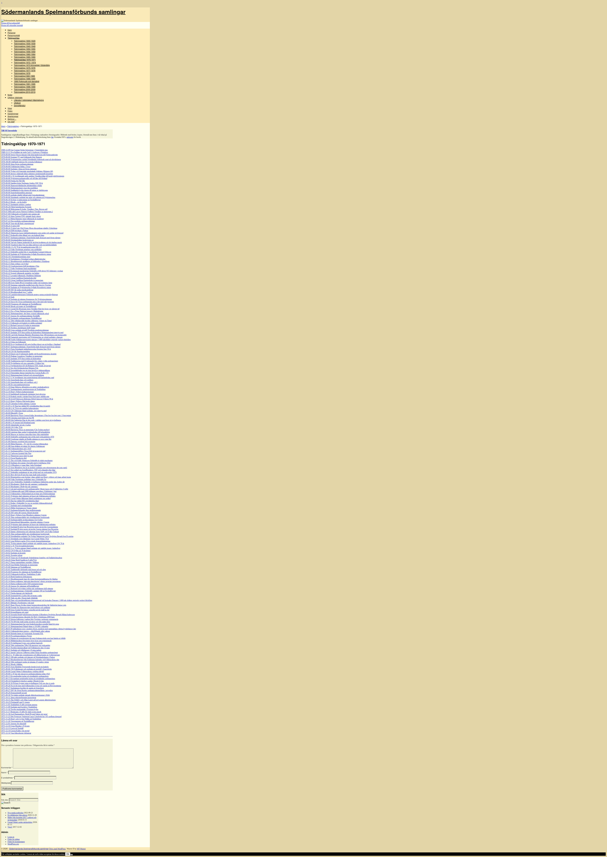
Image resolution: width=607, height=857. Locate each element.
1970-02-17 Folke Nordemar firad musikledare (18, 268)
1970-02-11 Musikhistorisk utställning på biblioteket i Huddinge (25, 261)
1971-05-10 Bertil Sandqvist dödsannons (16, 577)
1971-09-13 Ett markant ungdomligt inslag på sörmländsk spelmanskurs (28, 678)
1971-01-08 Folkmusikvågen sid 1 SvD (16, 449)
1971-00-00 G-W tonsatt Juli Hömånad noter (18, 422)
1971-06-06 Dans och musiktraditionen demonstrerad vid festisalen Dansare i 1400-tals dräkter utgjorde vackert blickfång (46, 600)
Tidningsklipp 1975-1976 (24, 68)
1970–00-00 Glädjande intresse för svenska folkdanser (21, 162)
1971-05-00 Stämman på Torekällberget (16, 567)
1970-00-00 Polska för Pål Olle (13, 181)
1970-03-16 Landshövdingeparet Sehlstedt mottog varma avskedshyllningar (29, 294)
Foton (10, 111)
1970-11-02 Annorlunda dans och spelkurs (17, 380)
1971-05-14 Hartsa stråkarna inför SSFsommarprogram (22, 584)
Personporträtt (14, 35)
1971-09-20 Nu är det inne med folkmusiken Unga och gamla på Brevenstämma (31, 686)
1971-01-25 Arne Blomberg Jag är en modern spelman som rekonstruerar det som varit (33, 468)
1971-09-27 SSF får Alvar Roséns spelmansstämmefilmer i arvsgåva (27, 690)
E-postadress (7, 777)
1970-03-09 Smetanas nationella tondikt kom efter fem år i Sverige (26, 285)
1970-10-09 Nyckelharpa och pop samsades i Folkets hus (22, 363)
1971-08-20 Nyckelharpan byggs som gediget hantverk (22, 643)
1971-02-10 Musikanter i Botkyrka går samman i (19, 486)
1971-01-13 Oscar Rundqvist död (14, 458)
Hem (10, 30)
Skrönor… (12, 119)
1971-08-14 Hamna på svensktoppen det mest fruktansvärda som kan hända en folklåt (33, 638)
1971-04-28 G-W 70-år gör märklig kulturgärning (20, 408)
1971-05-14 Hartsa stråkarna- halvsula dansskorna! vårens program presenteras (31, 581)
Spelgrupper (13, 116)
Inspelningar (13, 113)
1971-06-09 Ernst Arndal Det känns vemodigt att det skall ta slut (25, 610)
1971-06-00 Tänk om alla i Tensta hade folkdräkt (19, 598)
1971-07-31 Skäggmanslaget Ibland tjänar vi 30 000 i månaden (24, 626)
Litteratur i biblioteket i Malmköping (29, 100)
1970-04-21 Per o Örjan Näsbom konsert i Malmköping (22, 311)
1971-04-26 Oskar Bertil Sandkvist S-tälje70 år (19, 560)
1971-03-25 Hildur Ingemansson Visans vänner (19, 508)
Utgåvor (17, 102)
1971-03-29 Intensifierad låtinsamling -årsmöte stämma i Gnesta (25, 522)
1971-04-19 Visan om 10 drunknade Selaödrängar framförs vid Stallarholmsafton (31, 558)
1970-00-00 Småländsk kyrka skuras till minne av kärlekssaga (24, 190)
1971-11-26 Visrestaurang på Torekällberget (17, 721)
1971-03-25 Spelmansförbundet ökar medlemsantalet (21, 510)
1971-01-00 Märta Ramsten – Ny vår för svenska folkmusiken (24, 444)
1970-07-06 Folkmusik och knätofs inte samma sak (20, 214)
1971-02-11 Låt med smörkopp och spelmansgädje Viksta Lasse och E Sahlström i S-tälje (34, 489)
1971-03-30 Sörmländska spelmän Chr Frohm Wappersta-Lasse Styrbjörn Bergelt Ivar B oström (37, 536)
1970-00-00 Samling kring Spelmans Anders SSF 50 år (22, 183)
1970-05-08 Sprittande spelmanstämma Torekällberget (21, 318)
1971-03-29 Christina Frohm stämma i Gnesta (18, 404)
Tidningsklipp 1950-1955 (24, 49)
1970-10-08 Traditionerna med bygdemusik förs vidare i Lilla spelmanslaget (29, 361)
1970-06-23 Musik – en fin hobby (14, 202)
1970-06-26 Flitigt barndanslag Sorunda (16, 207)
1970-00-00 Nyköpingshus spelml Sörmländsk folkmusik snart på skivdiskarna (31, 159)
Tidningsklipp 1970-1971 (25, 59)
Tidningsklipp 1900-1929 (24, 41)
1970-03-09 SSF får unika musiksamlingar (17, 290)
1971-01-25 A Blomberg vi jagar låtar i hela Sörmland (21, 465)
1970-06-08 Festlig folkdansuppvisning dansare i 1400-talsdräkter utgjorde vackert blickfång (36, 340)
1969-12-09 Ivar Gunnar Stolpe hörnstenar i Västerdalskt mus (24, 150)
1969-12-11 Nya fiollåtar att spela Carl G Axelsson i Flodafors (24, 152)
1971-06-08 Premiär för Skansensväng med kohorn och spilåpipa (25, 607)
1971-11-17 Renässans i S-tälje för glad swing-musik (21, 712)
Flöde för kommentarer (16, 842)
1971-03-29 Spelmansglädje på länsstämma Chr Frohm (22, 520)
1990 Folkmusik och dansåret (26, 81)
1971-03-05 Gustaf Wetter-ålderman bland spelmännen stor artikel (26, 498)
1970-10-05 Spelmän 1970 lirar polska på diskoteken (21, 358)
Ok (67, 854)
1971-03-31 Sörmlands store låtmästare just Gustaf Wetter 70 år (25, 539)
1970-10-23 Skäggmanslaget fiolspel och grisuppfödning (22, 375)
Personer (11, 32)
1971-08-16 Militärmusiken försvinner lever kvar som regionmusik (26, 641)
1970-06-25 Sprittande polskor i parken (16, 204)
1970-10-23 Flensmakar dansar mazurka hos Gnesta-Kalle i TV (25, 373)
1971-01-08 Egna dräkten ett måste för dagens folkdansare (23, 446)
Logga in (11, 837)
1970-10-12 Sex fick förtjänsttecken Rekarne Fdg (19, 368)
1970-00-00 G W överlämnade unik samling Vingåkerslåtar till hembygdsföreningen (32, 176)
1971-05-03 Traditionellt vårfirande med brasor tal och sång (23, 569)
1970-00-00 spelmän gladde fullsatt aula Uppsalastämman (22, 195)
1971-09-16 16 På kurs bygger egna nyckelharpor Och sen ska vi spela (27, 683)
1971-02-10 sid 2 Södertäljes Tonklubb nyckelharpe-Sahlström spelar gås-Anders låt (32, 482)
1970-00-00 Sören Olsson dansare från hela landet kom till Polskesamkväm (29, 155)
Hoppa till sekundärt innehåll (12, 25)
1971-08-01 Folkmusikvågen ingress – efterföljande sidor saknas (25, 631)
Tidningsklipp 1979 (22, 73)
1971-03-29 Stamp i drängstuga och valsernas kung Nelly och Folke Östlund (30, 532)
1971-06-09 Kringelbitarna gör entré (14, 612)
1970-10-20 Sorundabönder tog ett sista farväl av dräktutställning (25, 370)
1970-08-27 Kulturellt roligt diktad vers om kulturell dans (22, 235)
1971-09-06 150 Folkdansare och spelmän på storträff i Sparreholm (26, 669)
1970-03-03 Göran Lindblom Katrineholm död (18, 278)
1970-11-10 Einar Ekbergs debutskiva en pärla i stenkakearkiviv (25, 387)
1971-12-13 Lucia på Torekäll (12, 728)
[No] (71, 854)
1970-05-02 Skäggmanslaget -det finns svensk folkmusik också (25, 313)
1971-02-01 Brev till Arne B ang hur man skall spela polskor (24, 475)
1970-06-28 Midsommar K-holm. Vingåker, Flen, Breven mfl (24, 209)
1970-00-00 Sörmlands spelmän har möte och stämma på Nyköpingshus (28, 197)
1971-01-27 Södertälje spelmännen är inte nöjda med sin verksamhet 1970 (29, 472)
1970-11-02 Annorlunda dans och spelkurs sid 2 (19, 382)
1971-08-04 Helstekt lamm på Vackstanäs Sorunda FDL (22, 633)
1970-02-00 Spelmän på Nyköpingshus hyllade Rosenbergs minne (26, 254)
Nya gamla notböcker (16, 813)
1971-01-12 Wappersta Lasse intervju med (17, 456)
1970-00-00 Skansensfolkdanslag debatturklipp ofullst (21, 185)
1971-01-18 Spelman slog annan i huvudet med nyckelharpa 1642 (25, 463)
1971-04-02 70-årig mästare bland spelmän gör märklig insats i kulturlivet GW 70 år (32, 543)
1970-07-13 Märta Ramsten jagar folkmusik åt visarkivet (22, 219)
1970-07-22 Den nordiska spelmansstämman (18, 221)
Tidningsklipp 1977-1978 (24, 70)
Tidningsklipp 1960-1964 (24, 54)
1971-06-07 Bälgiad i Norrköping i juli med (17, 603)
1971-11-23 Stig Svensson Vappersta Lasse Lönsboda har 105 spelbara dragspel (31, 716)
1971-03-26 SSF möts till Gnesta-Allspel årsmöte (19, 513)
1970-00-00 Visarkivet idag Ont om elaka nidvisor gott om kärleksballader (29, 245)
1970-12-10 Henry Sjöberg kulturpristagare (17, 392)
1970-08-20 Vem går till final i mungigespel (17, 223)
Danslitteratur (19, 105)
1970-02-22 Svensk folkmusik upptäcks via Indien (20, 273)
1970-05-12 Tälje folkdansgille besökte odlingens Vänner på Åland (26, 321)
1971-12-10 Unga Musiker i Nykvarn (15, 726)
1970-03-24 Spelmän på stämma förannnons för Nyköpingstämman (26, 299)
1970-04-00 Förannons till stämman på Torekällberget (21, 304)
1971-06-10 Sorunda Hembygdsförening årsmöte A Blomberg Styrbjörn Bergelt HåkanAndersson (38, 614)
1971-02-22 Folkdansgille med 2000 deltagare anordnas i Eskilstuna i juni (28, 491)
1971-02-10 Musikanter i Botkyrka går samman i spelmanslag (24, 484)
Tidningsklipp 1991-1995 (24, 84)
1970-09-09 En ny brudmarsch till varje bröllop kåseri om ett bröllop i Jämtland (31, 344)
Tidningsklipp (13, 38)
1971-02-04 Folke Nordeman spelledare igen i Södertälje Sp (23, 479)
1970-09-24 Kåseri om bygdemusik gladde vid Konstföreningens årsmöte (28, 354)
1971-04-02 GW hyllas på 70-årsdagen (16, 550)
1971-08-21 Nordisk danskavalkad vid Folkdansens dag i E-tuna (25, 648)
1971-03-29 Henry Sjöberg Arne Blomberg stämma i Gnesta (23, 515)
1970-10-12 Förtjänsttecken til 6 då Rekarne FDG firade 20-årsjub (26, 366)
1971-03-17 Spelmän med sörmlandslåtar (16, 505)
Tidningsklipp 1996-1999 (24, 86)
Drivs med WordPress (57, 849)
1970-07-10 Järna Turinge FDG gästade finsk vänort (21, 216)
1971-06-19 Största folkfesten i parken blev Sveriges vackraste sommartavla (29, 619)
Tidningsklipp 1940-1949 (24, 46)
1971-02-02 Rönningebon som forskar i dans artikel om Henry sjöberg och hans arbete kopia (36, 477)
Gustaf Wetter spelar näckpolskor (20, 822)
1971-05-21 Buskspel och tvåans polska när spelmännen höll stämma (27, 588)
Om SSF (11, 121)
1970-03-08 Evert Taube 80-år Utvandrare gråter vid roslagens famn (26, 283)
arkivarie (70, 137)
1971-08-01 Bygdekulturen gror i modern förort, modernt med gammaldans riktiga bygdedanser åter (38, 629)
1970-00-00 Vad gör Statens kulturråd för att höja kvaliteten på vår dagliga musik (31, 242)
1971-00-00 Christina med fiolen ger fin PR (17, 418)
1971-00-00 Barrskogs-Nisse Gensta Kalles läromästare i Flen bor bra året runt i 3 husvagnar (36, 415)
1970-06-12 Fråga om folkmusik (13, 342)
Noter (10, 94)
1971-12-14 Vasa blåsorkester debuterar (16, 733)
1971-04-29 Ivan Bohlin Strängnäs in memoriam (19, 565)
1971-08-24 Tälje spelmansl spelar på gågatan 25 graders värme (25, 662)
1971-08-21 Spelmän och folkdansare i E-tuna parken (21, 650)
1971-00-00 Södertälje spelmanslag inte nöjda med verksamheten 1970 (27, 437)
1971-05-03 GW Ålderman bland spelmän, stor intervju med (23, 411)
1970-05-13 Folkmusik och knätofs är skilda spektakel (21, 323)
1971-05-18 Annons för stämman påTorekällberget (20, 586)
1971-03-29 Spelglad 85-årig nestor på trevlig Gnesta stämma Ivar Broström (29, 529)
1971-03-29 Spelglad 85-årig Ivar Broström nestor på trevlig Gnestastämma (29, 527)
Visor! (10, 827)
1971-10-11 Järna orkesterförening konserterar (18, 697)
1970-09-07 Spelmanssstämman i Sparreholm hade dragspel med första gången (30, 347)
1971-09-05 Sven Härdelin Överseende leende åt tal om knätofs (25, 667)
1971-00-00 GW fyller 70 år (11, 427)
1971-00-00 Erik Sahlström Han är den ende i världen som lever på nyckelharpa (31, 420)
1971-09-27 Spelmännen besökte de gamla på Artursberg (22, 688)
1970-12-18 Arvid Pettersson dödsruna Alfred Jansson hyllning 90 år (27, 399)
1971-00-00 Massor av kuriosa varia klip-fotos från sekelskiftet (25, 434)
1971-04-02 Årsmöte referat (11, 555)
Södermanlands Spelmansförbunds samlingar (63, 11)
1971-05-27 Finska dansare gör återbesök (16, 593)
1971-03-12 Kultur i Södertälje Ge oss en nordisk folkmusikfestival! (26, 503)
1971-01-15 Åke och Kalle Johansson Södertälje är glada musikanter (27, 460)
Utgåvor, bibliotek (15, 97)
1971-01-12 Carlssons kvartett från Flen (16, 453)
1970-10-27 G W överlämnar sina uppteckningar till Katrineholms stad (27, 377)
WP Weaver (81, 849)
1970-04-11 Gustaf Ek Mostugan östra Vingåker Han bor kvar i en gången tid (30, 309)
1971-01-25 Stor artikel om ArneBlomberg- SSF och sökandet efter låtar (28, 470)
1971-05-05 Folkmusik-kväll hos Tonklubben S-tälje (21, 574)
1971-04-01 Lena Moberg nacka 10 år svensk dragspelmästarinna (25, 541)
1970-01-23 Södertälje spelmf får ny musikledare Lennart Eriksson (26, 252)
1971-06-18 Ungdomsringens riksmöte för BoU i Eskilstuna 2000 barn (28, 617)
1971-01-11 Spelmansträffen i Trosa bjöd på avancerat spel (23, 451)
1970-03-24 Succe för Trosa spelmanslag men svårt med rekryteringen (27, 302)
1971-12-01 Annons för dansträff (13, 724)
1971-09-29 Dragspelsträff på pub (14, 693)
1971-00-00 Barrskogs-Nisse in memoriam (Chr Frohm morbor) (25, 430)
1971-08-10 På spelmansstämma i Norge (16, 636)
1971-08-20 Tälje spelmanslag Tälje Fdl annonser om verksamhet (25, 645)
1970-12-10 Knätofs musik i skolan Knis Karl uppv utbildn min (25, 396)
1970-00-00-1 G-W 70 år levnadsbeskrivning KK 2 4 (21, 247)
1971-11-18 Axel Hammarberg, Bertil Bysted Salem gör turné (24, 714)
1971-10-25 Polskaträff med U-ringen (15, 702)
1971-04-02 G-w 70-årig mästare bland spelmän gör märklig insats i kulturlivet (30, 548)
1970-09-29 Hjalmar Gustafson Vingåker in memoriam (21, 356)
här (52, 137)
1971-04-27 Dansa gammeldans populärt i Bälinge (20, 562)
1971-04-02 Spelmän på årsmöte (13, 553)
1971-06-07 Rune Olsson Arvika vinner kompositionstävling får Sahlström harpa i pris (33, 605)
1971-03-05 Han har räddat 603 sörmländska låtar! (20, 501)
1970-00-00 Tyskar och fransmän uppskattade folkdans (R (23, 171)
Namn (4, 772)
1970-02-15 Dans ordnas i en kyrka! (15, 264)
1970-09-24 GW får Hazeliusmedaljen (15, 351)
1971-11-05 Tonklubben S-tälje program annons (19, 705)
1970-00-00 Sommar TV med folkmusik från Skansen (21, 157)
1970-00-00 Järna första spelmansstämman (17, 164)
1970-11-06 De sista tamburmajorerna (15, 385)
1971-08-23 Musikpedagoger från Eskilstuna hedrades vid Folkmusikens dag (30, 660)
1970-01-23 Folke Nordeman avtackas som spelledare (21, 249)
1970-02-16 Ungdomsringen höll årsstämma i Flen (20, 266)
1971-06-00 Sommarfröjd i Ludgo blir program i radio (21, 596)
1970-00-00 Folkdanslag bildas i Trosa (15, 166)
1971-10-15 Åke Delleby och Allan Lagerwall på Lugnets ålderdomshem (28, 700)
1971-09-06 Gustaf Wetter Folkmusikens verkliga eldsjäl (22, 671)
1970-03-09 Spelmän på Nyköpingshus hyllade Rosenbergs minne (26, 287)
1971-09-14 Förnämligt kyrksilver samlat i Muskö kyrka (22, 681)
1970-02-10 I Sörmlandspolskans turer (15, 257)
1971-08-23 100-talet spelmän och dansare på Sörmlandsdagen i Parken (28, 657)
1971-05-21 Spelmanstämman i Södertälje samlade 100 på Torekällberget (28, 591)
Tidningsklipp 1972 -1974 (25, 62)
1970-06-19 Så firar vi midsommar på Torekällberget (21, 200)
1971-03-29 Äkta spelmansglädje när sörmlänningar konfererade (25, 517)
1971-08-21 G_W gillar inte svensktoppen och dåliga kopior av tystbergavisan (30, 655)
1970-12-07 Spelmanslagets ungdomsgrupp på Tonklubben (23, 389)
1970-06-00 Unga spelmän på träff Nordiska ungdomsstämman (25, 330)
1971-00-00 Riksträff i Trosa (12, 413)
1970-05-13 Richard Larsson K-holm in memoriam (20, 325)
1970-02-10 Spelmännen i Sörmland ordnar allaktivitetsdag (23, 259)
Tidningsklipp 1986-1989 (24, 78)
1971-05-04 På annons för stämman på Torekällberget (21, 572)
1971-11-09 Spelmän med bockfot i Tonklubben (19, 707)
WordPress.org (13, 844)
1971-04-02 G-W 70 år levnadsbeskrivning (17, 546)
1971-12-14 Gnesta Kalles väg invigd (15, 731)
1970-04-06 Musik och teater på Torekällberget (18, 306)
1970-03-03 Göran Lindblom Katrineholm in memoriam (22, 280)
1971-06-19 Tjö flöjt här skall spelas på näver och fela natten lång (25, 622)
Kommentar (6, 767)
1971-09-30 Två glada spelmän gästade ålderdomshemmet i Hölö (25, 695)
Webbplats (5, 782)
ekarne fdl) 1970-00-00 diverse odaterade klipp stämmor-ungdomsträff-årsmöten (27, 172)
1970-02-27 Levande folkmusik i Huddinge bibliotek (21, 275)
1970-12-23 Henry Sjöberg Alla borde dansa (18, 401)
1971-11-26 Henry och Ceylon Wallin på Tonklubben (21, 719)
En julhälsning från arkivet (17, 815)
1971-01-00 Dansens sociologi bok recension (18, 441)
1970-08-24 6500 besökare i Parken (14, 230)
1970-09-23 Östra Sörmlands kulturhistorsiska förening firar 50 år (26, 349)
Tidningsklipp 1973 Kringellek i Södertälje (32, 65)
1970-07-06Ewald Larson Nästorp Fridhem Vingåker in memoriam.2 (27, 211)
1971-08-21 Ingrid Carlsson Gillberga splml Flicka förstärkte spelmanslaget (29, 652)
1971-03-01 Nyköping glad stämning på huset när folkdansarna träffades (28, 496)
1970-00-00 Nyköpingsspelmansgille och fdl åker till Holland (24, 178)
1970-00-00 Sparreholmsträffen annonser (16, 193)
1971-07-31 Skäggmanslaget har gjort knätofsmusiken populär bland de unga (30, 624)
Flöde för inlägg (14, 839)
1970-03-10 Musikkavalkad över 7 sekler (16, 292)
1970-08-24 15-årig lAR (10, 226)
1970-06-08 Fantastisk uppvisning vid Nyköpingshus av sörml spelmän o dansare (32, 337)
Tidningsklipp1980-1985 (24, 76)
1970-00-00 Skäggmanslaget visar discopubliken (19, 188)
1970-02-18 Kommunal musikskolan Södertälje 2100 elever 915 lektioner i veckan (32, 271)
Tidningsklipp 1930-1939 (24, 43)
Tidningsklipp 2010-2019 (24, 92)
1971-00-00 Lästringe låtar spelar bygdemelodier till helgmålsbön (25, 432)
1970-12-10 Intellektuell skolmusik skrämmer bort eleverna (23, 394)
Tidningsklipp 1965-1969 (24, 57)
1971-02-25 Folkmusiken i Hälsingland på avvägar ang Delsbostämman (28, 494)
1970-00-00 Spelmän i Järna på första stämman (19, 169)
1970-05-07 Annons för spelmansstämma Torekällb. (20, 316)
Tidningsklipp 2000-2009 (24, 89)
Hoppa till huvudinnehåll (10, 23)
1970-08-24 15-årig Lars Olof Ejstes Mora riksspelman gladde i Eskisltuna (29, 228)
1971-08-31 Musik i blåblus (11, 664)
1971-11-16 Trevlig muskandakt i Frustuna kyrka (19, 709)
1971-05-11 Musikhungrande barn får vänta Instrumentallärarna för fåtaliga (29, 579)
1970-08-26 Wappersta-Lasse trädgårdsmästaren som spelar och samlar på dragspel (32, 233)
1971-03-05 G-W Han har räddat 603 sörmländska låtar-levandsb (25, 406)
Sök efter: (5, 800)
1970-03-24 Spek (7, 297)
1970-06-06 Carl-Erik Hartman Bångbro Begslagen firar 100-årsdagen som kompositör (34, 335)
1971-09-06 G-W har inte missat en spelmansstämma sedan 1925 (25, 674)
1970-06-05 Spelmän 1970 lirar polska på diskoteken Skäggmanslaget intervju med (32, 332)
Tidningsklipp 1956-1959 (24, 51)
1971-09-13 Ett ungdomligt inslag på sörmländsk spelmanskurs (25, 676)
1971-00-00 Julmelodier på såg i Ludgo (16, 425)
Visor (10, 108)
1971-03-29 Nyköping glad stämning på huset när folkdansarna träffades (28, 524)
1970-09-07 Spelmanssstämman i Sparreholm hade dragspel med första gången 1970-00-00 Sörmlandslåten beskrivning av (30, 239)
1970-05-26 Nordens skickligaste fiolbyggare (18, 328)
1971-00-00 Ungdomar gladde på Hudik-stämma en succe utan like (26, 439)
